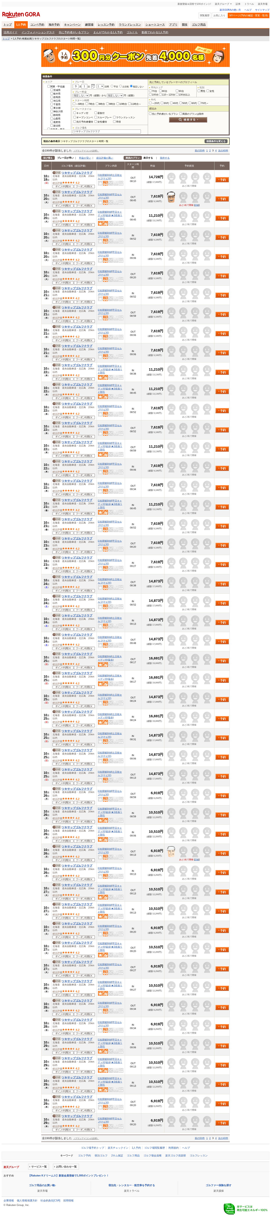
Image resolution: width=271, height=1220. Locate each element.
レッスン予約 (106, 24)
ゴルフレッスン (199, 1155)
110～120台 (168, 94)
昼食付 (101, 113)
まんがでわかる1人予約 (108, 32)
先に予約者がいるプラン (74, 32)
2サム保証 (117, 1155)
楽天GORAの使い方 (230, 10)
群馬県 (57, 97)
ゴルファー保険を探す (219, 1185)
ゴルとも (132, 32)
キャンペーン (72, 24)
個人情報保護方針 (27, 1200)
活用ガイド (10, 32)
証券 (238, 4)
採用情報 (68, 1200)
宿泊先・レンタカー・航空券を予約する (132, 1185)
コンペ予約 (37, 24)
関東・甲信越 (57, 86)
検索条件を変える (216, 141)
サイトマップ (262, 10)
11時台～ (136, 104)
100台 (155, 94)
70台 (154, 91)
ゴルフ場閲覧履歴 (154, 1147)
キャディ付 (82, 113)
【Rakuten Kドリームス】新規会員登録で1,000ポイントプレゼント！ (68, 1175)
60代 (194, 103)
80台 (164, 91)
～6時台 (80, 104)
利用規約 (173, 1147)
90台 (181, 91)
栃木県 (57, 93)
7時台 (91, 104)
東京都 (57, 108)
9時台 (112, 104)
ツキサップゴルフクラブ (77, 172)
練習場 (89, 24)
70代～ (205, 103)
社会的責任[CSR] (50, 1200)
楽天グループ (222, 4)
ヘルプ (248, 10)
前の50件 (200, 150)
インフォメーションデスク (38, 32)
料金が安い (85, 157)
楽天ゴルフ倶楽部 (175, 1155)
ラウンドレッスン (130, 24)
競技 (184, 24)
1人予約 (21, 24)
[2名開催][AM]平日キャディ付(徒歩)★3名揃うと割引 (110, 215)
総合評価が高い (104, 157)
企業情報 (9, 1200)
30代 (166, 103)
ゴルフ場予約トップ (92, 1147)
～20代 (156, 103)
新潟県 (57, 125)
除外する (165, 157)
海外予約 (54, 24)
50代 (184, 103)
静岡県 (57, 115)
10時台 (123, 104)
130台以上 (184, 94)
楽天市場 (262, 4)
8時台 (102, 104)
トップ (7, 24)
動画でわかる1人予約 (155, 32)
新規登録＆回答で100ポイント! (194, 4)
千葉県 (57, 104)
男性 (203, 91)
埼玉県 (57, 100)
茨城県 (57, 90)
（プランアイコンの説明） (86, 151)
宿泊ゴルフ (101, 1155)
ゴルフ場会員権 (152, 1155)
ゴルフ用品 (199, 24)
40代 (175, 103)
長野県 (57, 122)
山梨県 (57, 118)
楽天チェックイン (118, 1147)
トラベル (249, 4)
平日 (116, 86)
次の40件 (223, 150)
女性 (211, 91)
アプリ (173, 24)
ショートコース (155, 24)
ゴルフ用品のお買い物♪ (42, 1185)
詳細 (197, 205)
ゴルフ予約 (84, 1155)
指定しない (138, 86)
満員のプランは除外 (193, 114)
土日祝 (125, 86)
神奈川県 (58, 111)
